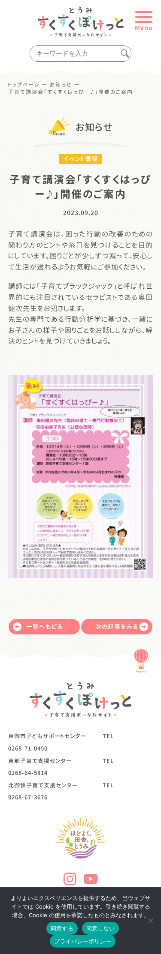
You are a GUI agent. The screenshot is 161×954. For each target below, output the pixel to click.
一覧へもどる (44, 626)
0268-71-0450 (28, 748)
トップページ (24, 84)
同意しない (100, 928)
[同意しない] (150, 920)
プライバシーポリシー (82, 941)
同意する (62, 928)
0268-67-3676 (28, 797)
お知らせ (61, 84)
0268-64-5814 (28, 773)
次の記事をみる (116, 626)
